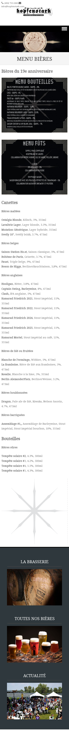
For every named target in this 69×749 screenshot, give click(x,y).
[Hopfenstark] (34, 11)
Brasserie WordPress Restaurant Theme (27, 736)
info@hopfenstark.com (12, 6)
